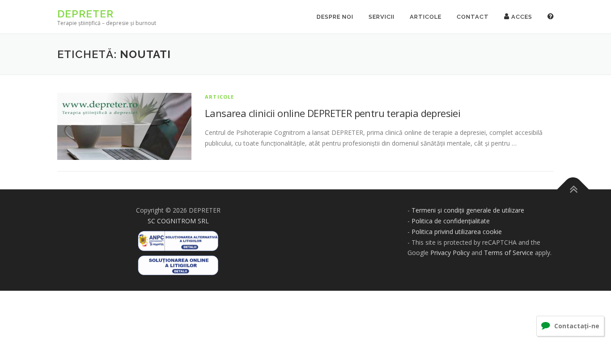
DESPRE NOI (335, 16)
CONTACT (473, 16)
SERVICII (382, 16)
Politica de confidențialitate (451, 221)
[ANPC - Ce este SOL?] (178, 262)
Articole (219, 96)
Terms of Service (508, 252)
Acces (520, 16)
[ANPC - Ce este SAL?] (178, 238)
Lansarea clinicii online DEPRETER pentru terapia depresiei (332, 113)
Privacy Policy (450, 252)
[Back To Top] (573, 189)
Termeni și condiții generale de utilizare (468, 210)
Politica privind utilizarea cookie (457, 231)
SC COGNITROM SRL (178, 221)
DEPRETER (85, 14)
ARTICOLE (425, 16)
